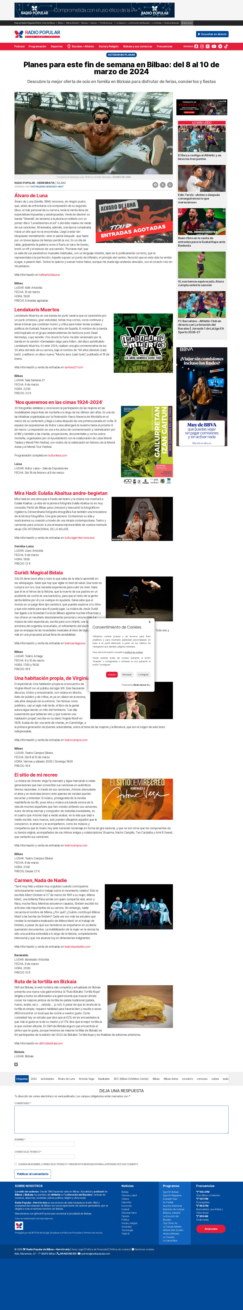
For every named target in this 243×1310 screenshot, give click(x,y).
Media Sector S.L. (142, 685)
